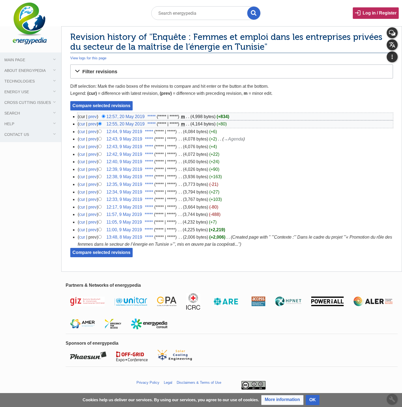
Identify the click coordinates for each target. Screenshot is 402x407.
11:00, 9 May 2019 (124, 229)
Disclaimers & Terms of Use (199, 382)
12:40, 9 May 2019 (124, 161)
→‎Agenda (233, 139)
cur (82, 124)
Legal (168, 382)
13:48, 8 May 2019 (124, 237)
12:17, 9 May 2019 (124, 207)
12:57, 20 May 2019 (125, 116)
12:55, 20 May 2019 (125, 124)
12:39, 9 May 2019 (124, 169)
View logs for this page (88, 58)
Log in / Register (380, 13)
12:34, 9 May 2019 (124, 192)
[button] (231, 71)
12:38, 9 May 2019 (124, 176)
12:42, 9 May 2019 (124, 154)
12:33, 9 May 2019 (124, 199)
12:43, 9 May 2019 (124, 139)
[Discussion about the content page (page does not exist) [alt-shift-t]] (392, 32)
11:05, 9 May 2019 (124, 222)
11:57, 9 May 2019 (124, 214)
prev (92, 116)
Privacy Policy (147, 382)
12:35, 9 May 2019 (124, 184)
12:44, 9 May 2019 (124, 131)
